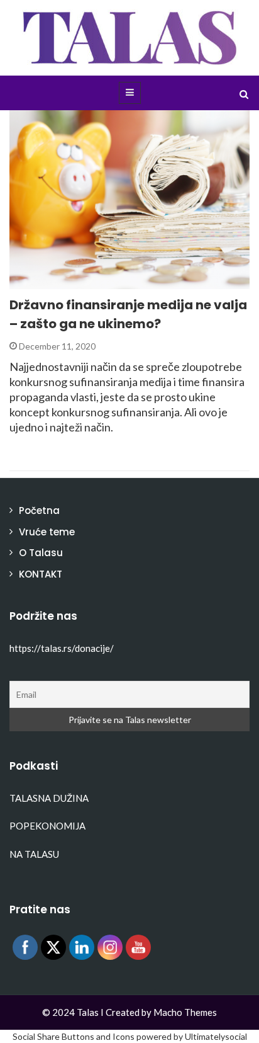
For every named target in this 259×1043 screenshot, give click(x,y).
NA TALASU (34, 854)
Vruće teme (47, 532)
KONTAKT (40, 574)
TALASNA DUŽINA (49, 798)
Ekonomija (51, 281)
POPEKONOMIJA (47, 825)
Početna (39, 510)
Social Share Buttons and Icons (74, 1036)
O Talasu (41, 552)
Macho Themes (185, 1012)
